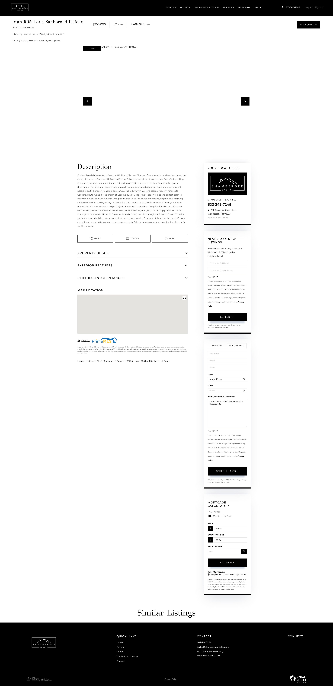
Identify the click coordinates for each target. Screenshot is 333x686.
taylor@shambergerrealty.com (213, 647)
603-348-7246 (293, 7)
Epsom (120, 361)
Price (211, 523)
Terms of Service (220, 482)
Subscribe (227, 317)
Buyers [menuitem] (184, 7)
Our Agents (223, 218)
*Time (210, 385)
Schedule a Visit (236, 346)
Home (80, 361)
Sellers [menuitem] (119, 652)
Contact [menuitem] (258, 7)
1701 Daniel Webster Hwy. (210, 654)
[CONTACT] (308, 24)
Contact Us (212, 218)
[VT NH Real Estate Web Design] (298, 679)
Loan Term (214, 512)
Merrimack (108, 361)
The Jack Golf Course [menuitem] (206, 7)
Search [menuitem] (170, 7)
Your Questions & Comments (221, 396)
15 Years (227, 516)
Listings (90, 361)
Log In (308, 7)
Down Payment (216, 535)
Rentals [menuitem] (227, 7)
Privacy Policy (171, 679)
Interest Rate (215, 546)
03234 (130, 361)
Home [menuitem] (119, 642)
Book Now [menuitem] (244, 7)
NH (98, 361)
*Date (210, 374)
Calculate (227, 562)
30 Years (215, 516)
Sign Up (319, 7)
